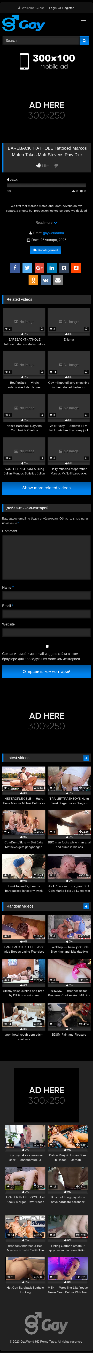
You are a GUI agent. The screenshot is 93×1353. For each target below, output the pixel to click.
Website (8, 624)
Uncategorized (48, 250)
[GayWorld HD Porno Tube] (38, 24)
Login (53, 8)
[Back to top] (79, 1340)
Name (8, 587)
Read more (44, 222)
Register (68, 8)
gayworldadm (53, 233)
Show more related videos (46, 488)
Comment (9, 531)
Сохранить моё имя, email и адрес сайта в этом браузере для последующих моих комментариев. (41, 656)
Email (7, 606)
